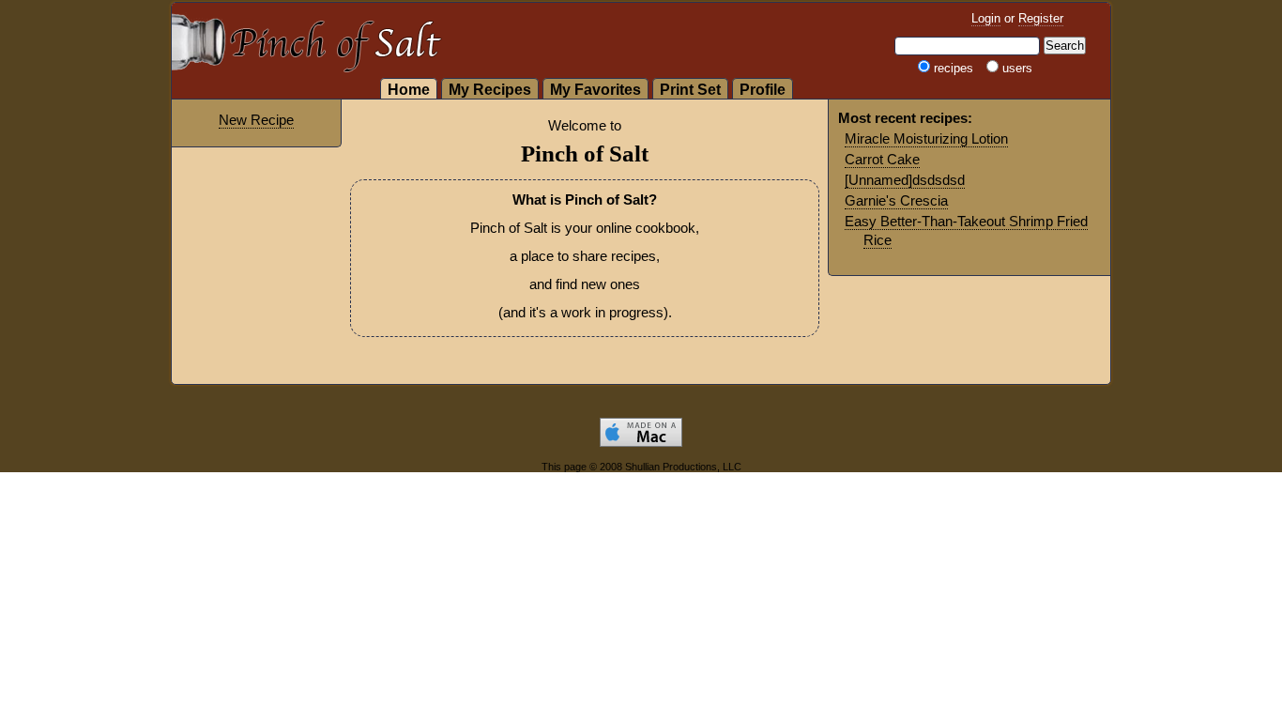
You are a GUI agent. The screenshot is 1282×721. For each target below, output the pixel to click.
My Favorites (595, 90)
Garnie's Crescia (896, 200)
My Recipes (490, 90)
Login (985, 18)
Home (409, 90)
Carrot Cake (882, 159)
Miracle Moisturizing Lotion (926, 138)
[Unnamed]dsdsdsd (905, 180)
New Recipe (256, 120)
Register (1040, 18)
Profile (763, 90)
